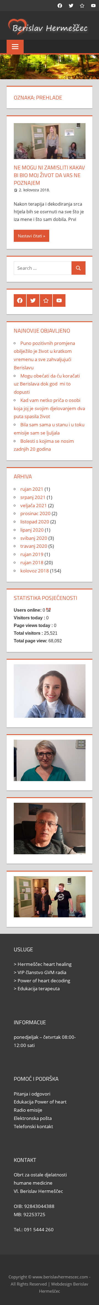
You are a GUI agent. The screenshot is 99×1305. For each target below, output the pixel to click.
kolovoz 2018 (34, 571)
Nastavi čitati (30, 236)
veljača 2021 (33, 505)
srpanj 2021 (33, 497)
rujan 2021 (31, 489)
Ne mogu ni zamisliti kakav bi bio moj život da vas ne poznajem (49, 175)
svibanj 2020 (33, 538)
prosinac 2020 (35, 513)
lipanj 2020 (32, 530)
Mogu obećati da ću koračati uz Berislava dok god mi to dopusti (47, 384)
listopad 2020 (34, 521)
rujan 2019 (31, 554)
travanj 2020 (33, 546)
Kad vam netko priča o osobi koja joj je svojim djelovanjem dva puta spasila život (49, 408)
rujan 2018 (31, 562)
